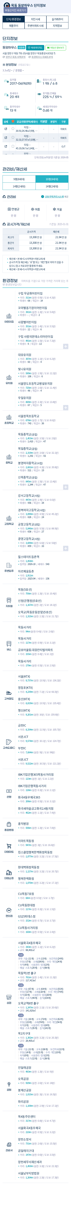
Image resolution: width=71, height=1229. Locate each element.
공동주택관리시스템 (54, 196)
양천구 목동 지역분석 (15, 57)
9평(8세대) (19, 179)
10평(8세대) (52, 179)
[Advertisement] (35, 1201)
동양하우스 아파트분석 (42, 57)
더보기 (65, 346)
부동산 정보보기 (57, 47)
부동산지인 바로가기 (15, 10)
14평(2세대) (19, 186)
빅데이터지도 (36, 47)
